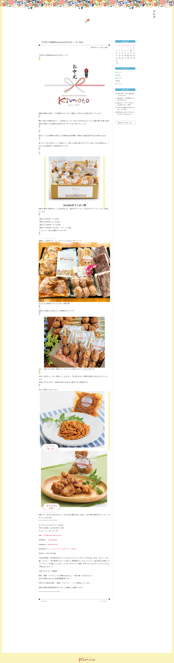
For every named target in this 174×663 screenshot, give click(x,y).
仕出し (102, 47)
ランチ (119, 72)
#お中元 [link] (49, 514)
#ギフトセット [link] (103, 514)
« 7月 (116, 63)
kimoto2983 (53, 540)
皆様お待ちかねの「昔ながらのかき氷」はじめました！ (125, 113)
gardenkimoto (53, 544)
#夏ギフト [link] (42, 514)
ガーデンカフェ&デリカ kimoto (64, 549)
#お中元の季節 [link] (69, 514)
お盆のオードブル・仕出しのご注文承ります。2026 (125, 104)
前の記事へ (44, 601)
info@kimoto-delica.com (52, 535)
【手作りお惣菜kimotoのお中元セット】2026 (125, 108)
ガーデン (119, 78)
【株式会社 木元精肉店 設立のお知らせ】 (125, 99)
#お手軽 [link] (89, 514)
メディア (119, 84)
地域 (106, 47)
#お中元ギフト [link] (58, 514)
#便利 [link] (95, 514)
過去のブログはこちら (125, 123)
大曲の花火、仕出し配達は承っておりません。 (125, 94)
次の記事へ (104, 601)
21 (128, 55)
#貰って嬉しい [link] (80, 514)
